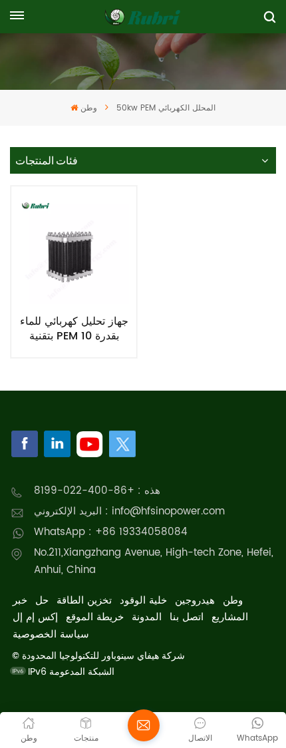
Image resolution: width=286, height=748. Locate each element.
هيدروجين (195, 600)
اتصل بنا (187, 617)
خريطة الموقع (95, 617)
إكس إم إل (35, 617)
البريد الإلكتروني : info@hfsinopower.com (129, 511)
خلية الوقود (143, 600)
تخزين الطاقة (84, 600)
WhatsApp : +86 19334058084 (111, 532)
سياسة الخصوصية (51, 634)
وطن (88, 108)
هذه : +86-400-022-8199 (97, 490)
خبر (20, 600)
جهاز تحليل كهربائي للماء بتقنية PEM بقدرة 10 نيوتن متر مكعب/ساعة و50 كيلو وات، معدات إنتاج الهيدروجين (74, 328)
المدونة (147, 617)
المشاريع (230, 617)
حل (42, 600)
